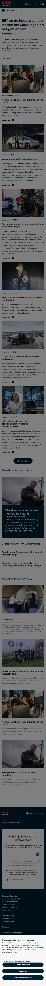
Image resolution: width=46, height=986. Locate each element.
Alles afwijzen (23, 971)
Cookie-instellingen (23, 965)
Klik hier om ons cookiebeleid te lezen (16, 961)
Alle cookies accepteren (23, 977)
